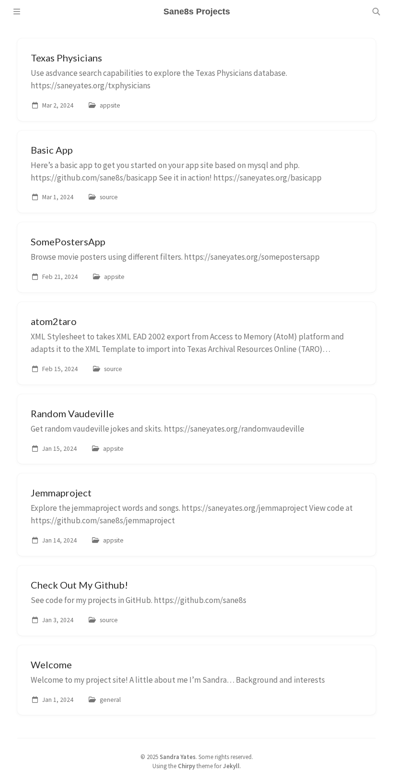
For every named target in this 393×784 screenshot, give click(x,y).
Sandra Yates (178, 756)
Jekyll (231, 766)
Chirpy (186, 766)
